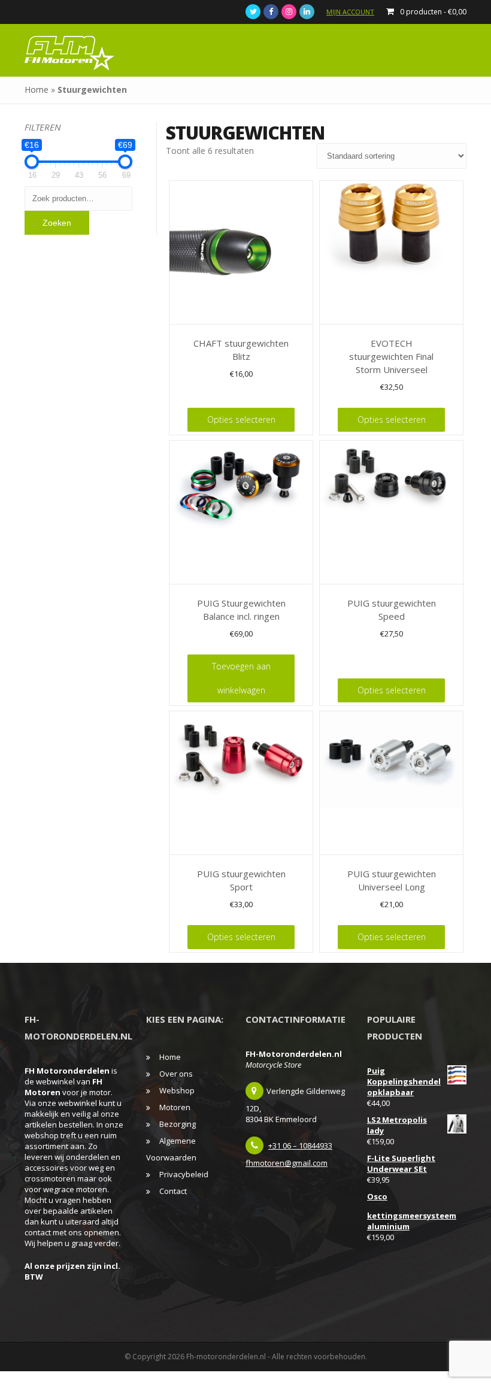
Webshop (177, 1090)
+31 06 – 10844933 (300, 1145)
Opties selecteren (241, 419)
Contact (173, 1191)
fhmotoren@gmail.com (287, 1162)
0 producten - (433, 12)
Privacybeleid (183, 1174)
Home (37, 89)
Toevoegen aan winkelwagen (241, 678)
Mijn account (350, 11)
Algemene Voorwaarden (171, 1149)
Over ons (176, 1073)
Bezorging (177, 1124)
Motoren (174, 1107)
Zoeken (57, 223)
